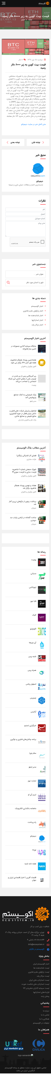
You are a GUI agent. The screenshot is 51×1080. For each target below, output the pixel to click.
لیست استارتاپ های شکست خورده (35, 984)
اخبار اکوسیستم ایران (41, 963)
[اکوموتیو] (42, 631)
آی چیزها (32, 642)
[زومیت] (42, 562)
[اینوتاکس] (42, 589)
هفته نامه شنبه (30, 863)
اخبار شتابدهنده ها (35, 315)
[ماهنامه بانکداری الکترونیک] (42, 810)
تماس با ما (45, 1014)
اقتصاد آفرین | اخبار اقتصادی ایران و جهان (22, 879)
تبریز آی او (32, 794)
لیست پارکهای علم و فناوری (38, 972)
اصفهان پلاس (31, 684)
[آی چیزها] (42, 645)
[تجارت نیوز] (42, 783)
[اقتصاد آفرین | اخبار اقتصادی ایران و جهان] (42, 880)
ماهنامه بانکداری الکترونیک (25, 808)
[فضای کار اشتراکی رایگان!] (42, 458)
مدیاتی (33, 573)
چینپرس (33, 697)
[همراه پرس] (42, 672)
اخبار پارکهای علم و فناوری (33, 310)
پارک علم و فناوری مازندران (27, 420)
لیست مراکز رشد (43, 976)
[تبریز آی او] (42, 797)
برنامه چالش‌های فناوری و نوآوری (23, 739)
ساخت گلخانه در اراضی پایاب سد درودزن (23, 519)
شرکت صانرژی (31, 459)
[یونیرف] (14, 1045)
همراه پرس (32, 670)
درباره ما (46, 1010)
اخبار (23, 19)
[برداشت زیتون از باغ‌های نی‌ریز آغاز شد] (42, 504)
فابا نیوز (33, 601)
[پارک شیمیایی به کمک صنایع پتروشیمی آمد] (42, 397)
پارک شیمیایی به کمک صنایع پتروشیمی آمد (25, 396)
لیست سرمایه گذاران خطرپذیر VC (36, 988)
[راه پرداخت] (42, 824)
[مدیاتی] (42, 576)
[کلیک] (42, 617)
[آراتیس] (42, 714)
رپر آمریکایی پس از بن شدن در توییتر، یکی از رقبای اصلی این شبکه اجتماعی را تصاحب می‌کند (22, 379)
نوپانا (34, 849)
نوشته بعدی (15, 142)
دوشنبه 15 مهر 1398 (35, 59)
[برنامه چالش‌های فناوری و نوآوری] (42, 741)
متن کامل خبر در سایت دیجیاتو (33, 124)
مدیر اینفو (33, 401)
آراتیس (33, 711)
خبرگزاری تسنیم (30, 725)
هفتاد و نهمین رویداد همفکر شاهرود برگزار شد (25, 487)
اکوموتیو (33, 628)
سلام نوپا (32, 753)
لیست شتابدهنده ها (41, 967)
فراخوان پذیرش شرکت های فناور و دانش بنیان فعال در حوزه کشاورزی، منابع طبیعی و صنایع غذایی (22, 413)
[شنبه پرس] (42, 658)
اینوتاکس (32, 587)
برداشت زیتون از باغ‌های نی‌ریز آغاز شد (22, 503)
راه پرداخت (32, 822)
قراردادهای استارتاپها (41, 992)
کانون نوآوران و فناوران (28, 366)
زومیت (34, 385)
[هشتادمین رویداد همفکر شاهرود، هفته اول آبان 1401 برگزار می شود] (42, 362)
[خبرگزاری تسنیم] (42, 728)
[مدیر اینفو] (42, 769)
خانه (30, 19)
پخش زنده (45, 996)
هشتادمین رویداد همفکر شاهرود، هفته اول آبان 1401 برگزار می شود (23, 361)
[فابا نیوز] (42, 603)
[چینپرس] (42, 700)
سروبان (33, 508)
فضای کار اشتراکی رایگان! (26, 455)
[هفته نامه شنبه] (42, 866)
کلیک (34, 615)
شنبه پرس (32, 656)
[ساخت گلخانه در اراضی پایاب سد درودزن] (42, 520)
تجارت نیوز (32, 780)
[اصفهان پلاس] (42, 686)
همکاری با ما (44, 1018)
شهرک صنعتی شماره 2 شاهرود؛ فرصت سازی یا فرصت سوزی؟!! (24, 471)
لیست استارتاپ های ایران (39, 980)
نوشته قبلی (36, 142)
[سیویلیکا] (38, 1045)
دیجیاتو (33, 836)
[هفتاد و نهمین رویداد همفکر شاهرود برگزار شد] (42, 488)
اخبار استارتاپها (37, 320)
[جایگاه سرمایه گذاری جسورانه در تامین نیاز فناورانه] (42, 348)
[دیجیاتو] (42, 838)
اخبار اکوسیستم (37, 306)
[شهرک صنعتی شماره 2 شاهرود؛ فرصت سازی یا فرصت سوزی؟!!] (42, 471)
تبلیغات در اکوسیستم (41, 1023)
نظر (20, 59)
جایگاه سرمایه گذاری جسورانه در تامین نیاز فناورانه (23, 347)
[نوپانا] (42, 852)
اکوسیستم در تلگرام (36, 949)
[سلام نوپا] (42, 755)
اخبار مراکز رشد (37, 324)
